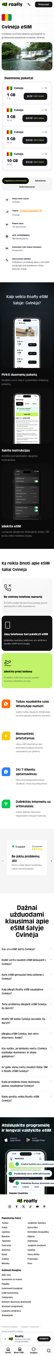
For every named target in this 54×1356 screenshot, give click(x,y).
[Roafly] (12, 4)
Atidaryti (43, 1339)
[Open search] (49, 1350)
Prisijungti (43, 4)
